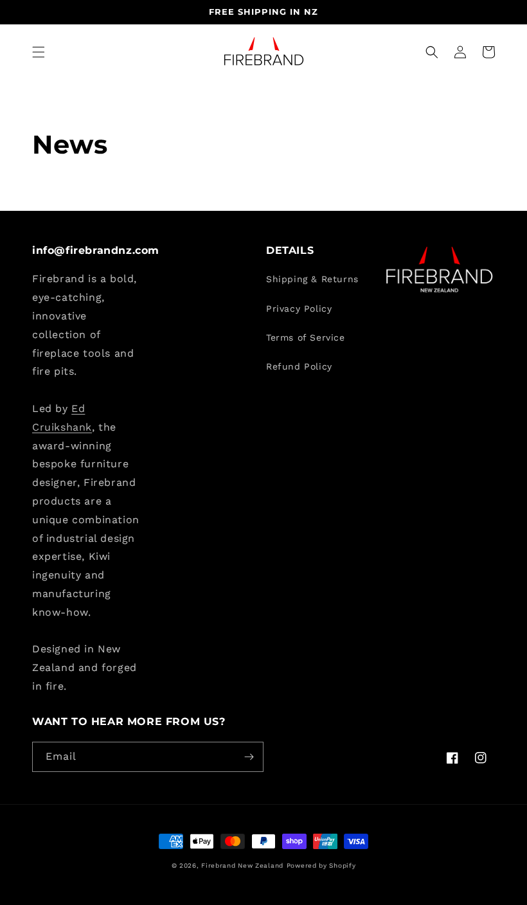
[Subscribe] (249, 757)
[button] (38, 52)
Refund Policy (299, 366)
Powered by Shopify (321, 865)
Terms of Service (305, 337)
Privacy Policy (299, 308)
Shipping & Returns (312, 279)
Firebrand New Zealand (242, 865)
